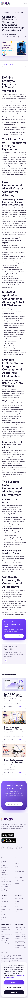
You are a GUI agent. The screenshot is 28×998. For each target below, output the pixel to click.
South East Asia (19, 880)
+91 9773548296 (17, 958)
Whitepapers (19, 909)
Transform (4, 920)
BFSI (16, 866)
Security (3, 912)
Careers (3, 904)
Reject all (14, 992)
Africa (17, 883)
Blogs (9, 12)
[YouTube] (17, 848)
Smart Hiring (5, 943)
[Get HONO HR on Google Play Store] (8, 840)
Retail (17, 863)
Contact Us (4, 901)
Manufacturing (19, 871)
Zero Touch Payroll (6, 934)
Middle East (18, 877)
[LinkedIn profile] (6, 660)
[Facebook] (3, 848)
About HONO (5, 898)
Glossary (18, 912)
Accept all (14, 982)
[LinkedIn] (12, 848)
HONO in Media (5, 909)
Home (4, 12)
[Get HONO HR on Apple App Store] (7, 835)
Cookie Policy (20, 975)
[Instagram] (8, 848)
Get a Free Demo (13, 804)
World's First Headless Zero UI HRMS (6, 929)
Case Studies (19, 898)
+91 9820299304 (15, 961)
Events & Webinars (20, 904)
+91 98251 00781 (16, 956)
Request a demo (13, 636)
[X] (21, 848)
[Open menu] (25, 3)
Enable (3, 914)
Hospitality (18, 869)
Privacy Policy (10, 977)
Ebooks (17, 906)
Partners (3, 906)
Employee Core (5, 870)
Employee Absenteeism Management (5, 938)
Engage (3, 917)
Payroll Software (6, 881)
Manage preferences (14, 987)
